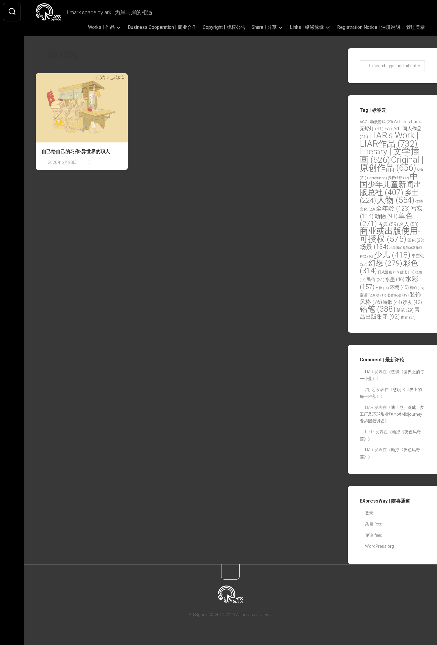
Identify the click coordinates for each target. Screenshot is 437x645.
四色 (415, 240)
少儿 (392, 254)
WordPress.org (379, 546)
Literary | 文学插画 (389, 156)
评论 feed (373, 535)
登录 (369, 513)
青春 (408, 317)
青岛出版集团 (390, 313)
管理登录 (415, 27)
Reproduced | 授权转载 (388, 178)
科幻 (417, 288)
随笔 (405, 310)
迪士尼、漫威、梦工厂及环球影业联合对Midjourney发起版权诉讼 (392, 414)
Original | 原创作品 (391, 164)
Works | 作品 (101, 27)
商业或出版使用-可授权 (390, 235)
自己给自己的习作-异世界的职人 (76, 151)
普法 (407, 272)
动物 (386, 216)
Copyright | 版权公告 (224, 27)
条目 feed (373, 524)
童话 (367, 295)
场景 (374, 246)
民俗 (375, 279)
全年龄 (393, 208)
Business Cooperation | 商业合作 (162, 27)
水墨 (394, 279)
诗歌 (392, 302)
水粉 (382, 288)
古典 (388, 224)
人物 (395, 200)
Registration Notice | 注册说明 (368, 27)
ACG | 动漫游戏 (376, 122)
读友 (412, 302)
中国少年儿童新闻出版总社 (391, 184)
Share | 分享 (264, 27)
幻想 (385, 263)
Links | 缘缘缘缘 (307, 27)
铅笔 (378, 309)
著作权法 (398, 295)
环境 (399, 287)
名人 (409, 224)
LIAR (369, 371)
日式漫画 (388, 272)
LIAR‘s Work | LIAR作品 (389, 139)
